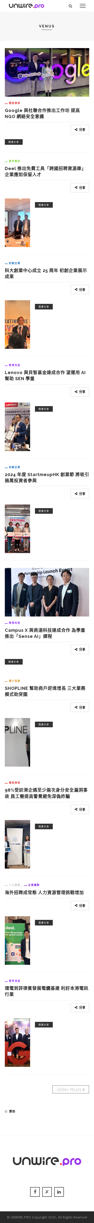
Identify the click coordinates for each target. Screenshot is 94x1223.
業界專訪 (14, 161)
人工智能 (14, 884)
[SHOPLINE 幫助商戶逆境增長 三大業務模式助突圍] (17, 741)
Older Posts (68, 1089)
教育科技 (14, 365)
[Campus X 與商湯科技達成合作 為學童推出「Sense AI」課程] (47, 591)
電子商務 (14, 680)
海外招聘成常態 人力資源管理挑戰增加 (44, 892)
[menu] (83, 6)
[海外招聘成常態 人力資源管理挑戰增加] (17, 940)
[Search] (70, 6)
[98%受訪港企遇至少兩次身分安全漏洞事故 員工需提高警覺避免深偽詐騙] (17, 843)
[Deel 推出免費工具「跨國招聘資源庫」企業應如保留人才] (17, 222)
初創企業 (14, 263)
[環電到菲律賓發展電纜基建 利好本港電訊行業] (17, 1042)
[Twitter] (47, 1192)
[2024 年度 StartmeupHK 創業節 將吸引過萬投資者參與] (17, 528)
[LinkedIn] (59, 1192)
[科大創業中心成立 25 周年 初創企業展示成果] (17, 324)
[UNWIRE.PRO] (26, 5)
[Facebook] (35, 1192)
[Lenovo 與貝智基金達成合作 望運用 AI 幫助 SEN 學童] (17, 426)
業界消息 (14, 980)
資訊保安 (14, 103)
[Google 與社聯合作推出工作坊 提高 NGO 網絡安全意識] (47, 71)
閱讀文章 (13, 142)
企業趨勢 (34, 884)
